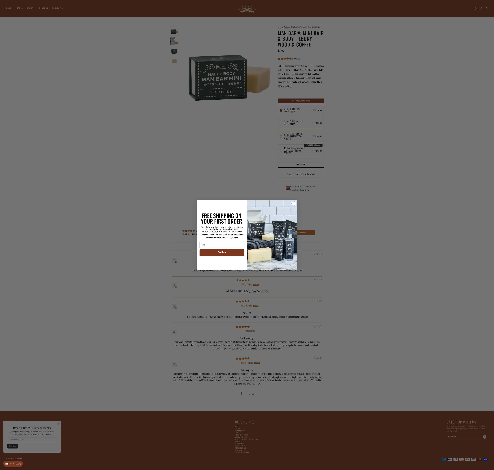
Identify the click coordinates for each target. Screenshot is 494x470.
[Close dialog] (294, 203)
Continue (222, 253)
